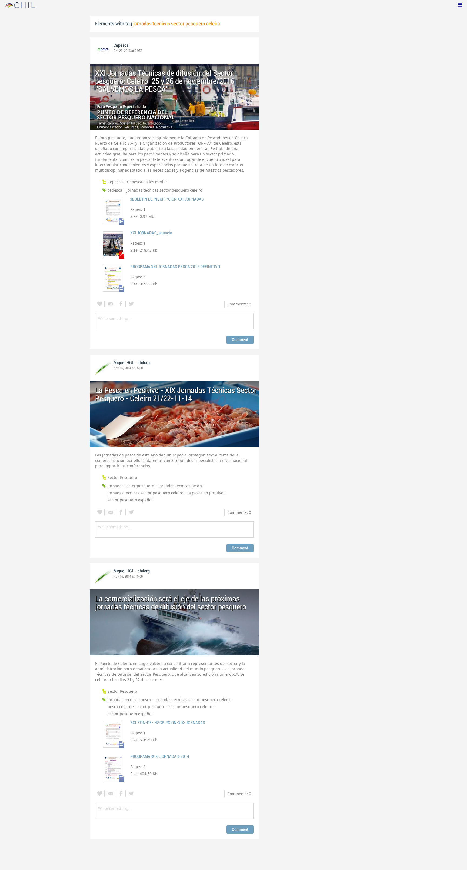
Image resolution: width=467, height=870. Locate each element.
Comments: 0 (239, 303)
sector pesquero (150, 706)
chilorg (144, 362)
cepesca (115, 190)
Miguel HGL (124, 362)
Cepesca (121, 45)
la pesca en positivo (205, 492)
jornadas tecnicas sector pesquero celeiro (164, 190)
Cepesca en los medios (147, 181)
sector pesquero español (130, 499)
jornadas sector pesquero (131, 485)
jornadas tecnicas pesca (180, 485)
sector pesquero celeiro (190, 706)
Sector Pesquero (122, 477)
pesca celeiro (119, 706)
